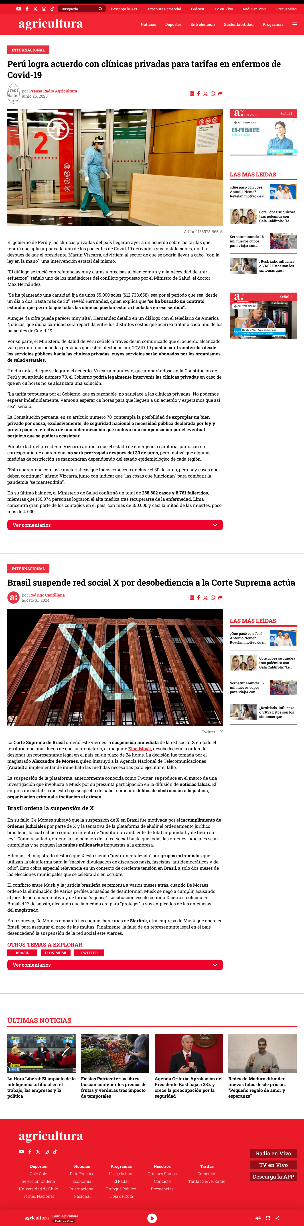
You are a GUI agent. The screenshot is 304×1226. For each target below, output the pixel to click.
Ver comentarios (32, 525)
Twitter (89, 952)
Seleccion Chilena (38, 1181)
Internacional (28, 50)
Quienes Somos (162, 1173)
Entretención (203, 24)
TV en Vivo (223, 9)
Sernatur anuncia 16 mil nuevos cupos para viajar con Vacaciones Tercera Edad (247, 241)
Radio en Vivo (254, 9)
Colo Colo (38, 1173)
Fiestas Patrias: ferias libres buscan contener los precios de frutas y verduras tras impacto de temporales (114, 1087)
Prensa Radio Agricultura (53, 91)
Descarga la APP (124, 8)
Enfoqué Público (121, 1188)
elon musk (56, 952)
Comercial (206, 1173)
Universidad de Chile (38, 1188)
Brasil (22, 952)
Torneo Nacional (38, 1196)
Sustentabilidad (239, 24)
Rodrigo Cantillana (47, 595)
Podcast (197, 9)
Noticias (148, 24)
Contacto (162, 1181)
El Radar (121, 1181)
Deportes (173, 24)
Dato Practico (82, 1173)
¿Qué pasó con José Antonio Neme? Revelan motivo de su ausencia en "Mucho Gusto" (248, 191)
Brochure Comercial (164, 9)
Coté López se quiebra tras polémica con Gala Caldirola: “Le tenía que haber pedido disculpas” (277, 216)
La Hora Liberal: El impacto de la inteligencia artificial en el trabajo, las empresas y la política (41, 1087)
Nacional (82, 1196)
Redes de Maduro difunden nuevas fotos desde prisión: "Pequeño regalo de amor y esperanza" (257, 1087)
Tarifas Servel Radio (206, 1181)
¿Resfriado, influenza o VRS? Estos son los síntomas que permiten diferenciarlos (276, 266)
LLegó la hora (121, 1173)
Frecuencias (286, 9)
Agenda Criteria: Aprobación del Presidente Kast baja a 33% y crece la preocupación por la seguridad (189, 1087)
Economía (82, 1181)
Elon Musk (139, 748)
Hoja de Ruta (121, 1196)
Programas (273, 24)
